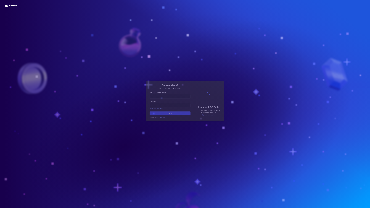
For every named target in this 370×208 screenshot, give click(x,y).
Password (154, 105)
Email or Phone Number (158, 96)
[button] (156, 111)
